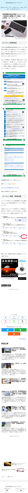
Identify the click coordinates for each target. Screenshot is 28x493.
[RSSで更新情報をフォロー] (14, 333)
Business (4, 285)
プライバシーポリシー (20, 488)
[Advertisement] (14, 301)
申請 (10, 285)
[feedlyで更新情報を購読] (20, 330)
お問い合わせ (7, 488)
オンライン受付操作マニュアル (9, 187)
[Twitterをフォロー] (7, 330)
